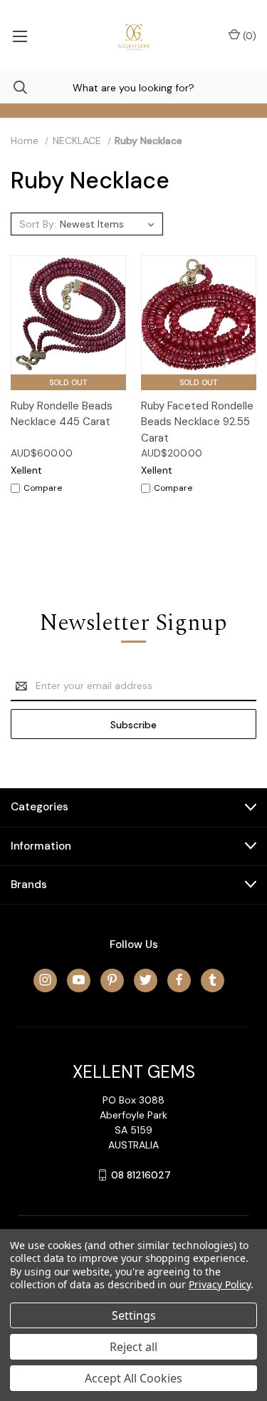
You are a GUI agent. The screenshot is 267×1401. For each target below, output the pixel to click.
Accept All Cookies (133, 1378)
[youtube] (79, 980)
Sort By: (37, 224)
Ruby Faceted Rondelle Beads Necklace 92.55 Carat (197, 422)
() (248, 35)
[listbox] (109, 224)
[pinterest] (112, 980)
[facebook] (179, 980)
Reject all (133, 1347)
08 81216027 (141, 1174)
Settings (134, 1315)
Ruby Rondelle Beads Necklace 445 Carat (61, 414)
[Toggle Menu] (19, 35)
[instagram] (45, 980)
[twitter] (146, 980)
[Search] (13, 87)
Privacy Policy (220, 1284)
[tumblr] (212, 980)
